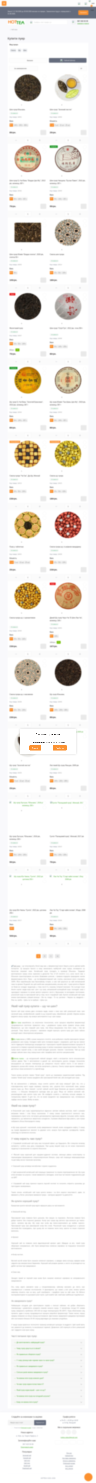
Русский (35, 748)
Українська (60, 748)
